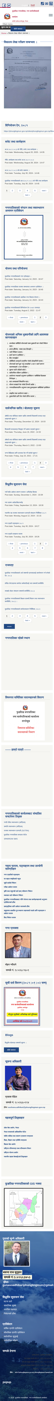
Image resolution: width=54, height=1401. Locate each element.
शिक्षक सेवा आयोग (9, 1144)
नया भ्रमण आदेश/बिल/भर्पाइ (14, 502)
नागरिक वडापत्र (10, 1309)
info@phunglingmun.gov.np (24, 1372)
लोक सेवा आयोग (9, 1128)
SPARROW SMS (11, 839)
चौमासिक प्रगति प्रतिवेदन (14, 1332)
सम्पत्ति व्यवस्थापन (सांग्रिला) (13, 826)
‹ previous (24, 317)
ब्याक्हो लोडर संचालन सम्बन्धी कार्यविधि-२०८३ (20, 591)
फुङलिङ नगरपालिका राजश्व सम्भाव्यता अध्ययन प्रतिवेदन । (24, 287)
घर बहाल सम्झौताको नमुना (12, 879)
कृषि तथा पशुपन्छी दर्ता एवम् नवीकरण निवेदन (18, 891)
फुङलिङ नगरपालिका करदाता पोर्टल (15, 835)
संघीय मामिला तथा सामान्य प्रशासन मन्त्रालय (18, 1136)
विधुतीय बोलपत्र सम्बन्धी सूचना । (16, 1043)
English (25, 5)
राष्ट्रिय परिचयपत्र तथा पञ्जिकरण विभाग (17, 1148)
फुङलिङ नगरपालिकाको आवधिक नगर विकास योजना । (22, 297)
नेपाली (33, 5)
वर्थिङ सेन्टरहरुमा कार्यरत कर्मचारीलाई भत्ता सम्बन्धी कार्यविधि (24, 583)
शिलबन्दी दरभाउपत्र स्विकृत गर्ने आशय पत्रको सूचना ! (22, 429)
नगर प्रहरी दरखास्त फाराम (13, 534)
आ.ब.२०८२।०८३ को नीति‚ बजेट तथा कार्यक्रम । (21, 149)
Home (3, 33)
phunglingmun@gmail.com (43, 1372)
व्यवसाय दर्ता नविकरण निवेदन (13, 895)
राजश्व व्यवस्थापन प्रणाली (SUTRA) (16, 830)
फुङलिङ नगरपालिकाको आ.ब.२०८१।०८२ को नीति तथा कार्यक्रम (26, 181)
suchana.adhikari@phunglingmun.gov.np (26, 1107)
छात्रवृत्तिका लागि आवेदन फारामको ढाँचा (16, 906)
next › (44, 191)
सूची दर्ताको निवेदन (10, 883)
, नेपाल (16, 1128)
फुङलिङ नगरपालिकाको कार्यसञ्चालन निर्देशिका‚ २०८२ (22, 609)
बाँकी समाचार (11, 29)
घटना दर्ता (8, 1301)
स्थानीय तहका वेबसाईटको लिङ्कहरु (16, 1157)
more (9, 626)
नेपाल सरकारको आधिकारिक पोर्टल (15, 1132)
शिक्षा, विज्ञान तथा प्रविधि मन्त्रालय (15, 1140)
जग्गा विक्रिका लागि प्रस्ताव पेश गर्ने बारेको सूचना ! (21, 453)
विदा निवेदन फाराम (10, 917)
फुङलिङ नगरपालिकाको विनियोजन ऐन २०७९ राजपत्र (22, 308)
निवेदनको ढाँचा (10, 1313)
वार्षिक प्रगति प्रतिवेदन (13, 1328)
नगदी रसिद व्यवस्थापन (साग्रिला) (15, 822)
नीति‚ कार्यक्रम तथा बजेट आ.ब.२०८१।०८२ (19, 160)
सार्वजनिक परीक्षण (11, 1340)
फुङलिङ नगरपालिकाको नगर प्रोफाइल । (18, 276)
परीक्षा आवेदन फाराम (10, 887)
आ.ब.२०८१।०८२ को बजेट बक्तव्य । (17, 170)
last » (27, 195)
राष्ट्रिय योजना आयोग (11, 1152)
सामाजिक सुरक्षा (10, 1305)
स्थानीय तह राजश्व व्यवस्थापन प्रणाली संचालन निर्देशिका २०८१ (25, 513)
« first (11, 317)
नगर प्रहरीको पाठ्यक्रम (12, 875)
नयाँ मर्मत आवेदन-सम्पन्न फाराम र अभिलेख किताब (21, 492)
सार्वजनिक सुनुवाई (11, 1336)
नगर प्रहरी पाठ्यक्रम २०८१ (14, 523)
